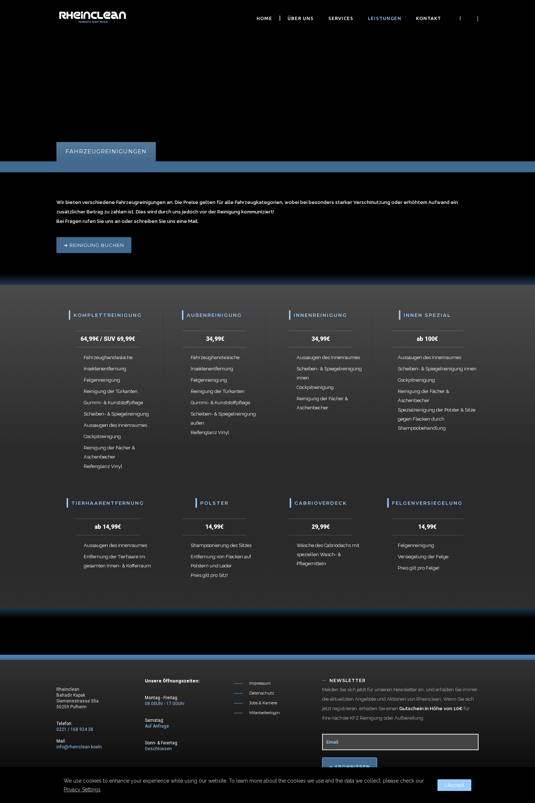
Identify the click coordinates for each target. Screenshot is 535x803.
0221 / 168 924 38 (74, 729)
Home (264, 18)
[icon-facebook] (462, 18)
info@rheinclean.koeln (79, 746)
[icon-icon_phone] (471, 18)
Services (340, 18)
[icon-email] (477, 18)
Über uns (301, 18)
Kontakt (428, 18)
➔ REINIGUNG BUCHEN (94, 245)
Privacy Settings (82, 789)
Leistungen (384, 18)
